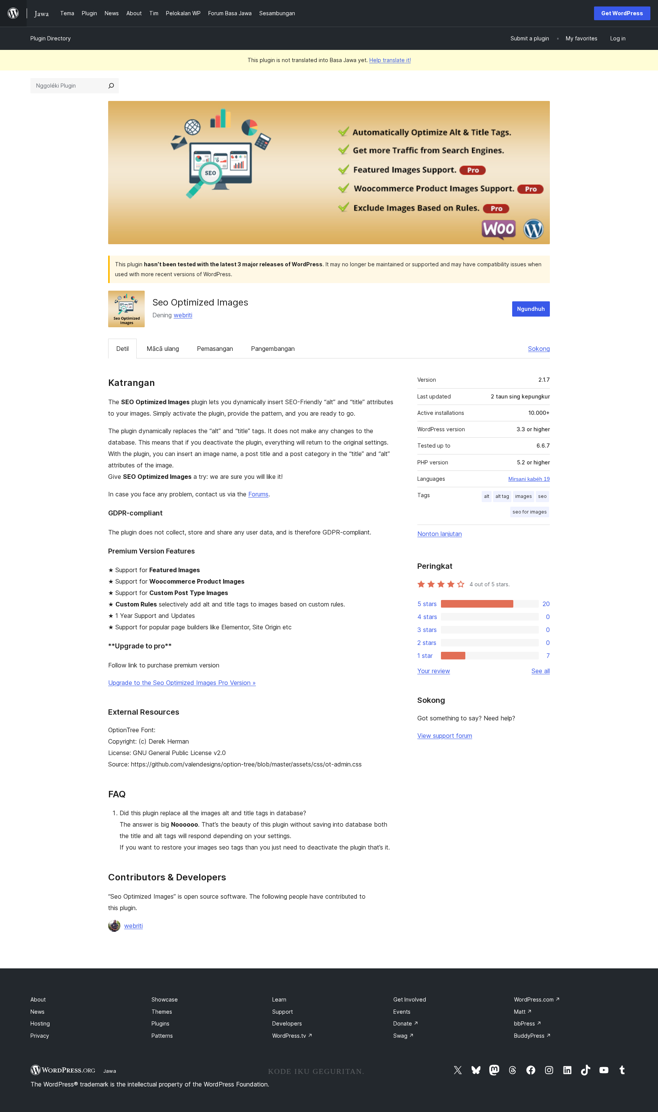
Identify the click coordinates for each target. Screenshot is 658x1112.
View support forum (444, 735)
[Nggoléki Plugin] (111, 85)
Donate (405, 1023)
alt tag (502, 496)
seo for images (530, 512)
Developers (287, 1023)
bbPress (527, 1023)
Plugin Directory (50, 38)
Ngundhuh (531, 309)
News (37, 1011)
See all (541, 671)
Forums (258, 494)
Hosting (40, 1023)
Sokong (539, 348)
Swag (403, 1035)
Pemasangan (215, 348)
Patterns (162, 1035)
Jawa (109, 1071)
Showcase (165, 999)
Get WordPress (622, 13)
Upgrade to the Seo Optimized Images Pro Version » (182, 682)
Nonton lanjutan (439, 534)
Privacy (39, 1035)
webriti (183, 315)
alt (486, 496)
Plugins (160, 1023)
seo (542, 496)
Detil (122, 348)
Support (282, 1011)
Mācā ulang (163, 348)
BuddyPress (532, 1035)
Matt (523, 1011)
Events (401, 1011)
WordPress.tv (292, 1035)
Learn (279, 999)
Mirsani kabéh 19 (529, 479)
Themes (162, 1011)
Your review (433, 671)
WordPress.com (537, 999)
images (523, 496)
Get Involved (409, 999)
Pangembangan (273, 348)
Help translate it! (390, 60)
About (38, 999)
